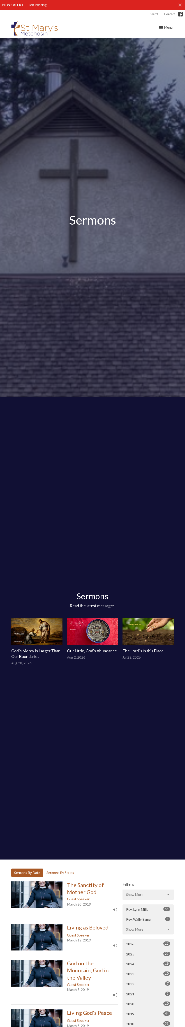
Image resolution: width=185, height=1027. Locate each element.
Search (154, 14)
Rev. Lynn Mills (147, 909)
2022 (147, 984)
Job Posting (38, 5)
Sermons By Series (60, 873)
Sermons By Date (27, 873)
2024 (147, 964)
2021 (147, 994)
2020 (147, 1004)
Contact (169, 14)
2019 (147, 1014)
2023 (147, 974)
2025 (147, 954)
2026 (147, 944)
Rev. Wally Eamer (147, 919)
